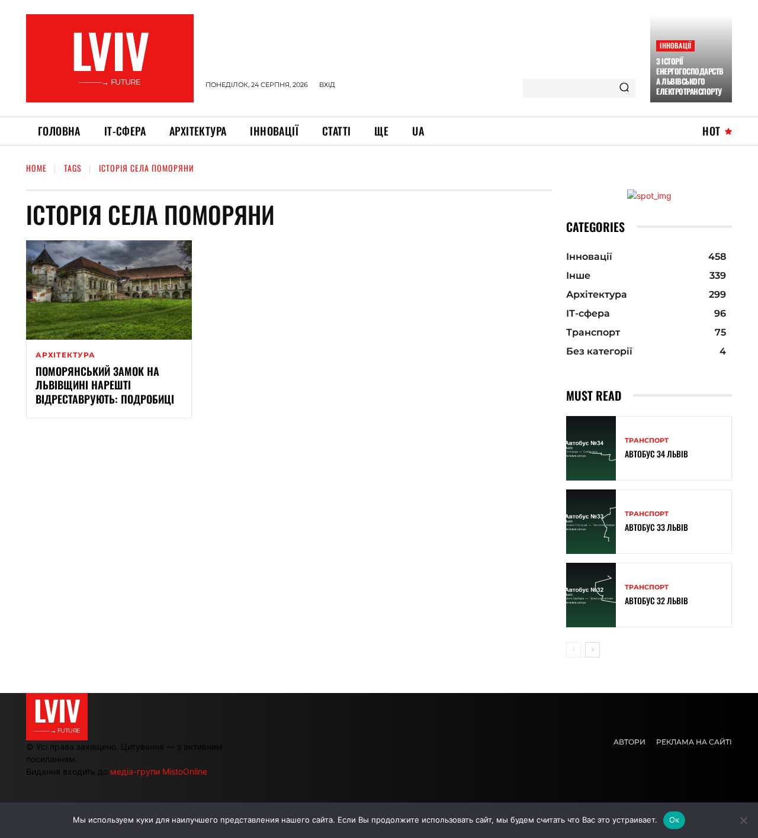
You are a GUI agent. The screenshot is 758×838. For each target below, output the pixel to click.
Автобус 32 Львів (656, 600)
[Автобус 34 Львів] (591, 448)
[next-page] (592, 649)
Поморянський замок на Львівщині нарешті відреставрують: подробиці (105, 385)
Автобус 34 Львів (656, 453)
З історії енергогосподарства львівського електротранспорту (690, 76)
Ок (674, 819)
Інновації (675, 45)
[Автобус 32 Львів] (591, 595)
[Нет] (743, 820)
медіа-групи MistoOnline (158, 771)
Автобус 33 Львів (656, 527)
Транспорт (647, 440)
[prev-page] (573, 649)
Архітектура (65, 355)
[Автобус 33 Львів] (591, 521)
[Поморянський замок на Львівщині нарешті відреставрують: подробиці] (109, 290)
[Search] (624, 88)
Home (36, 168)
